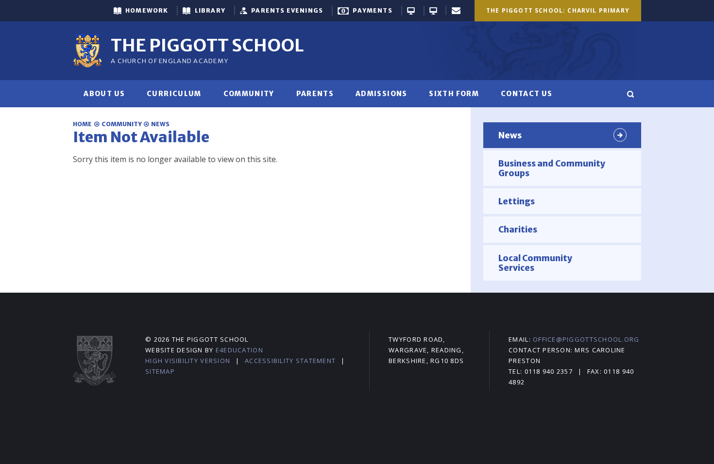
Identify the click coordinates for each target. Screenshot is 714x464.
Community (122, 124)
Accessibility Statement (290, 360)
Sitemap (160, 371)
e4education (239, 350)
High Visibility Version (187, 360)
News (160, 124)
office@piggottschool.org (586, 339)
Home (82, 124)
